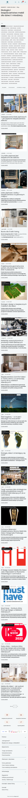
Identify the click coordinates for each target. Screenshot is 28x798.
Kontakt (4, 787)
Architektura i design (21, 87)
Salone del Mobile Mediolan (15, 469)
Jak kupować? (6, 741)
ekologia (18, 394)
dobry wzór (17, 624)
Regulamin (5, 775)
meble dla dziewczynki (14, 666)
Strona (11, 706)
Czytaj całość (4, 128)
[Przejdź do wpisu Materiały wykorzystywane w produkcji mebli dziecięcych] (14, 327)
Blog (18, 7)
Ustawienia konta (7, 753)
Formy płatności (6, 763)
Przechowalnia (6, 755)
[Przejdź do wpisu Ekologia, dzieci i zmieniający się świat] (14, 439)
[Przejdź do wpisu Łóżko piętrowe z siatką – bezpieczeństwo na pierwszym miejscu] (14, 179)
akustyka (13, 244)
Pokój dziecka (12, 87)
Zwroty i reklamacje (7, 779)
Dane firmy (5, 789)
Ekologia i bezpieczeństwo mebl (9, 94)
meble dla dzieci (14, 282)
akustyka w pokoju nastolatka (21, 244)
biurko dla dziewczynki (21, 209)
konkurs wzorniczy (13, 588)
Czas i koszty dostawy (8, 765)
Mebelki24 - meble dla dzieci (8, 7)
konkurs (25, 624)
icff (17, 467)
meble (18, 548)
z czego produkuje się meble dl (21, 318)
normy (25, 354)
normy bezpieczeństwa (22, 282)
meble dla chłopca (20, 431)
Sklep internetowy (12, 796)
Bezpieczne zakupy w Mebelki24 (11, 743)
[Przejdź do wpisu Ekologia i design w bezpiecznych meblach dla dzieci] (14, 290)
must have (19, 586)
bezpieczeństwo (20, 354)
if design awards (23, 548)
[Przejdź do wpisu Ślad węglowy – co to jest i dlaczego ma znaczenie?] (14, 403)
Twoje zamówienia (7, 751)
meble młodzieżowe (13, 664)
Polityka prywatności (7, 777)
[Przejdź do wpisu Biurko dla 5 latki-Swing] (14, 218)
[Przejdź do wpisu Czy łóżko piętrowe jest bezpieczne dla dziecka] (14, 142)
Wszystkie (4, 87)
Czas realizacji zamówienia (9, 767)
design (14, 548)
